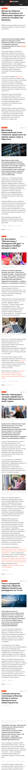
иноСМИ (18, 225)
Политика (7, 4)
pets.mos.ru (22, 360)
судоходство (10, 680)
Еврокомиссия (11, 225)
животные (4, 381)
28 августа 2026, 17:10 (6, 141)
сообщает (23, 46)
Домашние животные (13, 381)
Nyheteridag (18, 76)
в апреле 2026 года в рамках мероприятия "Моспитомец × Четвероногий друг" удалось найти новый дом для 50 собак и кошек (13, 374)
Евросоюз (4, 225)
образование (5, 570)
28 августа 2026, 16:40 (6, 403)
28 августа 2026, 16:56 (6, 250)
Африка (4, 680)
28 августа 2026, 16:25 (6, 705)
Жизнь (21, 4)
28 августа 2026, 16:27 (6, 593)
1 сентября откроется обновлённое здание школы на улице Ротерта (13, 558)
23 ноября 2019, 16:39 (6, 22)
